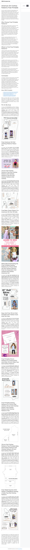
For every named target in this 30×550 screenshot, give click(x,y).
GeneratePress (20, 548)
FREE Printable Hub (5, 1)
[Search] (27, 6)
